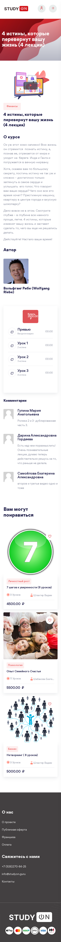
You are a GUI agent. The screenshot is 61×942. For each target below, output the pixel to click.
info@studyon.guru (13, 874)
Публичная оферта (14, 830)
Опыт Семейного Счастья (24, 671)
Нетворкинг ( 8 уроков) (22, 755)
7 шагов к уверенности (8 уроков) (29, 587)
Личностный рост (19, 581)
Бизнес (12, 749)
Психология (15, 665)
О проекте (9, 822)
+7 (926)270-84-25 (14, 867)
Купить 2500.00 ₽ (33, 316)
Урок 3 (23, 371)
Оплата (6, 845)
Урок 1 (23, 343)
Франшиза (8, 837)
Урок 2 (23, 357)
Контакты (8, 882)
